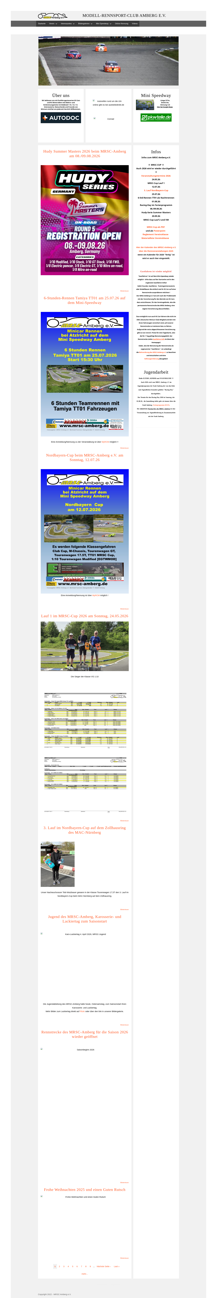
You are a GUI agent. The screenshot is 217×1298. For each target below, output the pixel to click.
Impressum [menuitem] (115, 1285)
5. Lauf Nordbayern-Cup (156, 190)
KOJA (167, 405)
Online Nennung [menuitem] (121, 24)
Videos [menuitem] (135, 24)
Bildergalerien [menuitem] (84, 24)
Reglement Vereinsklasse (155, 234)
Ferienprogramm (159, 405)
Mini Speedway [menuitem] (102, 24)
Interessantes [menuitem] (66, 24)
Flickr (82, 1011)
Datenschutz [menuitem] (102, 1285)
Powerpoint (159, 230)
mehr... (85, 1274)
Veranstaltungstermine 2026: (156, 175)
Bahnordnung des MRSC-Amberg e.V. (152, 352)
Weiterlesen (124, 291)
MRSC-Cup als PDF (156, 227)
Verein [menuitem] (51, 24)
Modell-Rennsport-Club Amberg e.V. (124, 15)
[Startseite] (53, 16)
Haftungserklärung (151, 359)
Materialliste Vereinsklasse (155, 238)
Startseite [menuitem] (42, 24)
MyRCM (105, 442)
